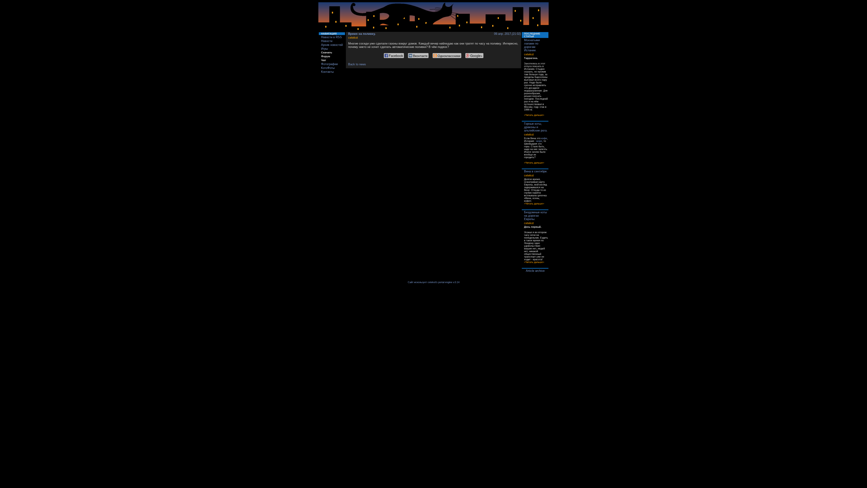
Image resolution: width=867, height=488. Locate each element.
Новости (326, 41)
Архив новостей (332, 45)
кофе (544, 138)
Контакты (327, 71)
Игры (324, 48)
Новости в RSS (331, 37)
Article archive (535, 270)
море (539, 141)
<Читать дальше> (534, 115)
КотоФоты (328, 68)
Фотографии (329, 64)
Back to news (357, 64)
